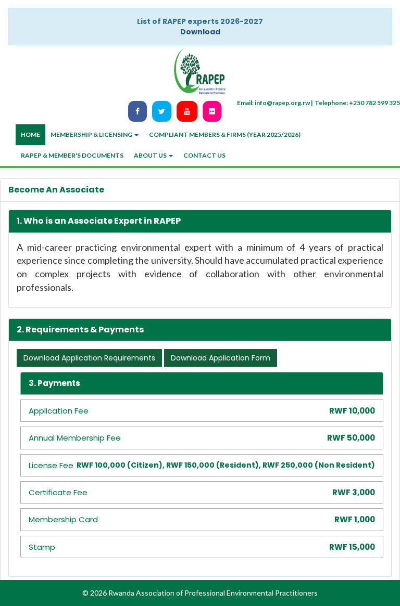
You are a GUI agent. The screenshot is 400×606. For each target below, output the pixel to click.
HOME (30, 134)
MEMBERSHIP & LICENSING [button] (92, 134)
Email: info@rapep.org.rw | (275, 103)
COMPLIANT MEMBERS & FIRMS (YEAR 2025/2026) (225, 134)
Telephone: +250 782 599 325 (357, 103)
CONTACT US (204, 155)
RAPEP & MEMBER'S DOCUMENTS (72, 155)
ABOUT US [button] (151, 155)
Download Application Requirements (89, 358)
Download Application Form (220, 358)
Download (200, 32)
